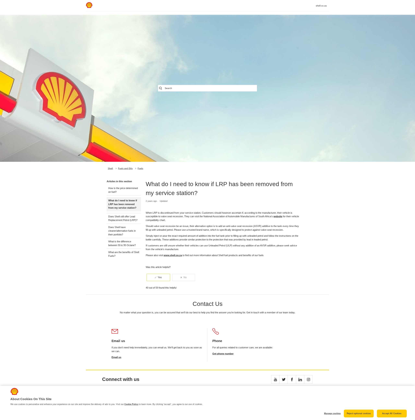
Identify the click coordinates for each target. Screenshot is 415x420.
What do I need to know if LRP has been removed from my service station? (122, 204)
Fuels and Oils (125, 168)
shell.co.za (321, 5)
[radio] (158, 277)
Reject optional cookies (359, 413)
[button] (275, 379)
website (277, 216)
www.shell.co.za (173, 255)
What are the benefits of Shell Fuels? (123, 254)
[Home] (89, 7)
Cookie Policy (131, 404)
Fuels (140, 168)
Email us (116, 357)
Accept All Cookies (391, 413)
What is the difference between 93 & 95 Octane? (122, 243)
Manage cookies (332, 413)
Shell (110, 168)
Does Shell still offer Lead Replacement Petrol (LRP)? (122, 218)
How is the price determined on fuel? (123, 190)
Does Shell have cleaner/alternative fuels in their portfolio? (122, 231)
